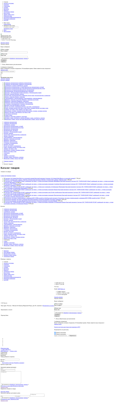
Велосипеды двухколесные (27, 90)
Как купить (7, 13)
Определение (7, 24)
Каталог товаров (5, 78)
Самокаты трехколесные (24, 83)
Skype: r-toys (12, 351)
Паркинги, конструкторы (25, 102)
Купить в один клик (18, 386)
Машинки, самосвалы (23, 101)
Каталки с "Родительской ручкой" (32, 92)
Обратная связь (8, 16)
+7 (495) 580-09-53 (5, 349)
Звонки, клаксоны (20, 97)
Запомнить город (8, 28)
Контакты (6, 9)
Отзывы (6, 7)
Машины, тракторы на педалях (30, 99)
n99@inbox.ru (61, 289)
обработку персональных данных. (19, 58)
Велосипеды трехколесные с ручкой (34, 87)
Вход (5, 30)
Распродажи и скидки (9, 253)
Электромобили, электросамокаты (33, 98)
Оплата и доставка (9, 3)
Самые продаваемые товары (8, 175)
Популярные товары (9, 252)
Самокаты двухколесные (25, 84)
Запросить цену (14, 399)
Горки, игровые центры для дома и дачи (37, 108)
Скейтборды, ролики (22, 85)
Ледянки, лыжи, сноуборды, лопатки (35, 118)
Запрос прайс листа (9, 14)
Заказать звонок (5, 42)
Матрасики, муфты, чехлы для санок (34, 119)
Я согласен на (15, 58)
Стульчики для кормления (26, 104)
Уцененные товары (9, 11)
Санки (10, 115)
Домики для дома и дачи (24, 109)
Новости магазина (61, 332)
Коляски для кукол (20, 105)
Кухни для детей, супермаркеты (30, 106)
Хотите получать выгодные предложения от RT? (67, 327)
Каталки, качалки (19, 94)
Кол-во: (3, 359)
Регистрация (7, 31)
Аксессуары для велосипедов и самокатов (39, 95)
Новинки (6, 250)
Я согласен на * (15, 384)
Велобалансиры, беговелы (26, 91)
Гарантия (6, 4)
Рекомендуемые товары (10, 255)
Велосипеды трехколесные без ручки (35, 88)
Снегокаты (14, 113)
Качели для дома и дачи (24, 112)
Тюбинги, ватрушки (21, 116)
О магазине (7, 6)
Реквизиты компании (9, 18)
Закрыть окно (4, 70)
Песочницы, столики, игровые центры (36, 111)
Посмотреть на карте (48, 305)
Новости (6, 10)
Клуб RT (6, 20)
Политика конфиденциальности (12, 17)
